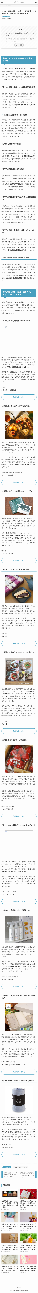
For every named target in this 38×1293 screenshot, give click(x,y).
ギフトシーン (7, 16)
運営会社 (19, 1287)
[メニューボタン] (2, 2)
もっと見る (19, 45)
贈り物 (25, 1167)
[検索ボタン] (36, 2)
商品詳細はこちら (19, 397)
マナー (20, 1167)
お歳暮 (15, 1167)
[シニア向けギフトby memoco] (19, 2)
